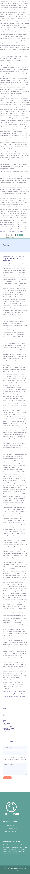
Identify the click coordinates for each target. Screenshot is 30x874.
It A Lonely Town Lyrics (11, 229)
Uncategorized (19, 256)
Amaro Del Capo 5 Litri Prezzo (14, 231)
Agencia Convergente (17, 871)
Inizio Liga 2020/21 (11, 227)
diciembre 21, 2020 (8, 256)
